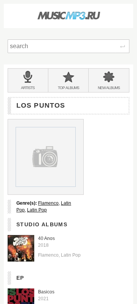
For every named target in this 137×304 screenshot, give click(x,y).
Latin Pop (37, 210)
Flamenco (48, 203)
